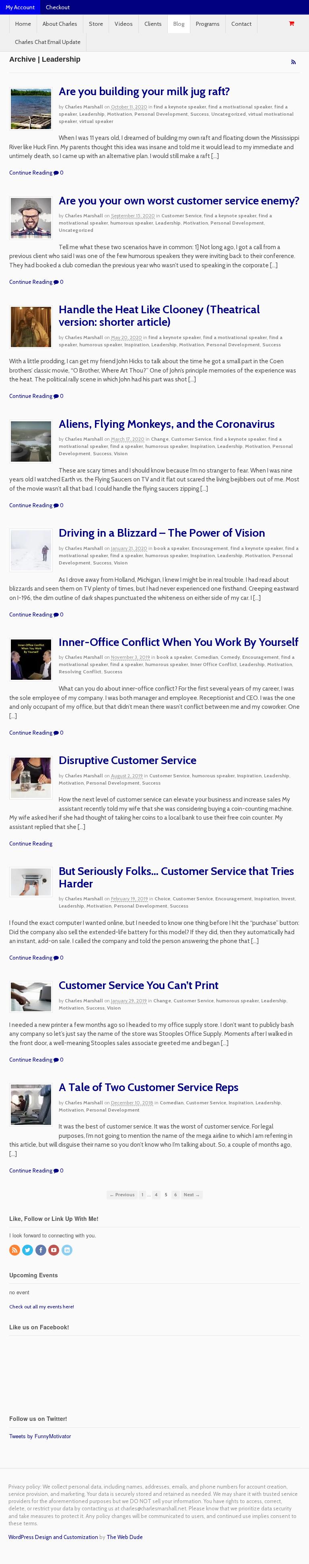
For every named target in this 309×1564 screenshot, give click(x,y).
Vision (121, 453)
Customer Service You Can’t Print (138, 985)
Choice (162, 898)
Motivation (119, 114)
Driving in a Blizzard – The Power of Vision (162, 532)
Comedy (230, 657)
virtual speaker (96, 121)
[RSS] (15, 1250)
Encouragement (210, 548)
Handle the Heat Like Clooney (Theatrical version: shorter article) (159, 315)
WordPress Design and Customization (53, 1537)
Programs (208, 23)
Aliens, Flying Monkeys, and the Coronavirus (167, 424)
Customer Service (181, 215)
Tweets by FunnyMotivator (40, 1436)
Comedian (206, 657)
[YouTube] (54, 1250)
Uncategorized (228, 114)
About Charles (60, 23)
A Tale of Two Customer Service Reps (149, 1087)
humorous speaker (131, 223)
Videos (124, 23)
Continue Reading (30, 172)
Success (199, 114)
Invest (288, 898)
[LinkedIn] (68, 1250)
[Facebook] (41, 1250)
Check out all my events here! (41, 1307)
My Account (20, 7)
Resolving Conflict (80, 672)
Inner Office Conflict (213, 664)
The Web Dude (125, 1537)
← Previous (122, 1194)
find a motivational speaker (240, 107)
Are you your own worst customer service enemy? (179, 200)
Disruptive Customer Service (127, 760)
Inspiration (136, 345)
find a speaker (126, 446)
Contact (241, 23)
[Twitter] (28, 1250)
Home (23, 23)
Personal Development (161, 114)
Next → (192, 1194)
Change (160, 439)
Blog (178, 23)
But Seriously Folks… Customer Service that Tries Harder (176, 877)
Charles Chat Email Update (47, 42)
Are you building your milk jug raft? (144, 91)
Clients (153, 23)
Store (96, 23)
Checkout (58, 7)
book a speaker (171, 548)
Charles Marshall (84, 107)
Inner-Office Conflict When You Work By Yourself (179, 642)
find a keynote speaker (180, 107)
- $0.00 (291, 23)
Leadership (92, 114)
